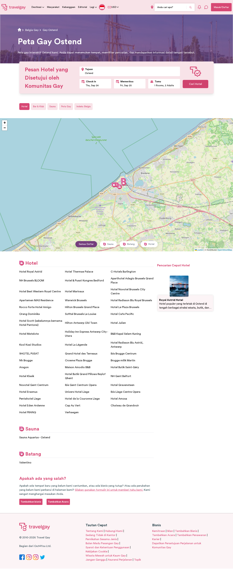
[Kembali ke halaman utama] (13, 7)
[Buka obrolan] (206, 7)
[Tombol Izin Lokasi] (152, 7)
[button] (116, 184)
